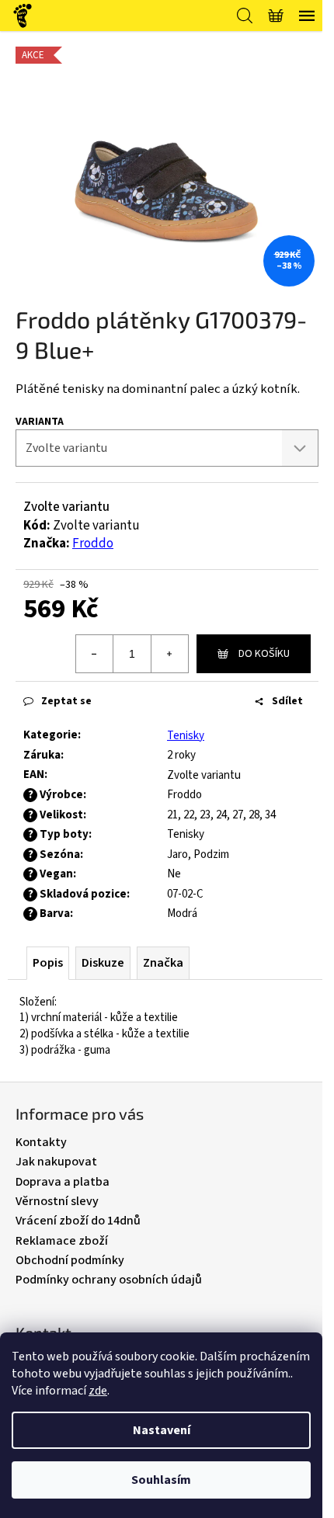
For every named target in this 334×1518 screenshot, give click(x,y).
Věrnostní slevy (57, 1201)
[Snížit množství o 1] (94, 653)
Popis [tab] (48, 962)
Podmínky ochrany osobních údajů (109, 1279)
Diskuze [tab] (103, 962)
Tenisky (185, 736)
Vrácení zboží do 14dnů (78, 1220)
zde (98, 1390)
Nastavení (161, 1430)
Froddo (92, 543)
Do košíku (264, 654)
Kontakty (41, 1142)
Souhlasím (161, 1479)
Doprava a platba (63, 1181)
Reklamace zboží (62, 1240)
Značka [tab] (163, 962)
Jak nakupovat (56, 1161)
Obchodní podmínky (70, 1260)
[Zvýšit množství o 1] (169, 653)
